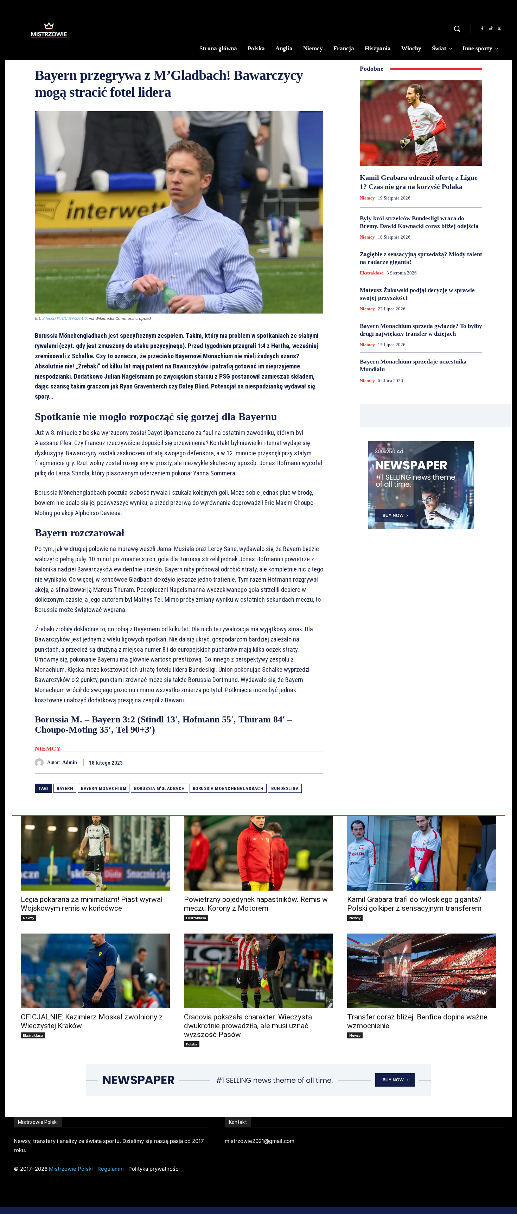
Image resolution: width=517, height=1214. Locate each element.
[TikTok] (490, 29)
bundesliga (285, 788)
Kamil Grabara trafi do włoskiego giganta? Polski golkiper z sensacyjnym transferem (414, 903)
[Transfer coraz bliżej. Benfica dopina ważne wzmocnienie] (421, 971)
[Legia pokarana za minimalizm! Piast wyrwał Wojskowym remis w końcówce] (95, 853)
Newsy (28, 917)
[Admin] (41, 762)
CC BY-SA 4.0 (74, 318)
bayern (65, 788)
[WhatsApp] (316, 762)
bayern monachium (103, 788)
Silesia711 (51, 318)
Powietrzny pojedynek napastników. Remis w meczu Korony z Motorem (256, 903)
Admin (69, 762)
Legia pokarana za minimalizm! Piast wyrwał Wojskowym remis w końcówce (92, 903)
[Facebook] (482, 29)
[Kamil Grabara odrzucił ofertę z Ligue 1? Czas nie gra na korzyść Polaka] (421, 123)
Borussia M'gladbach (159, 788)
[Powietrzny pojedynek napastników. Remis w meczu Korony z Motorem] (258, 853)
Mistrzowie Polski (71, 1168)
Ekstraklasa (372, 273)
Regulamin (110, 1168)
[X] (499, 29)
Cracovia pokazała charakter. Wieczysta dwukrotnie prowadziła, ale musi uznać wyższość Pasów (248, 1026)
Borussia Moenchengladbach (228, 788)
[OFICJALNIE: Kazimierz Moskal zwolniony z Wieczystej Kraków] (95, 971)
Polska (191, 1044)
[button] (456, 28)
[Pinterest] (300, 762)
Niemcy (47, 749)
